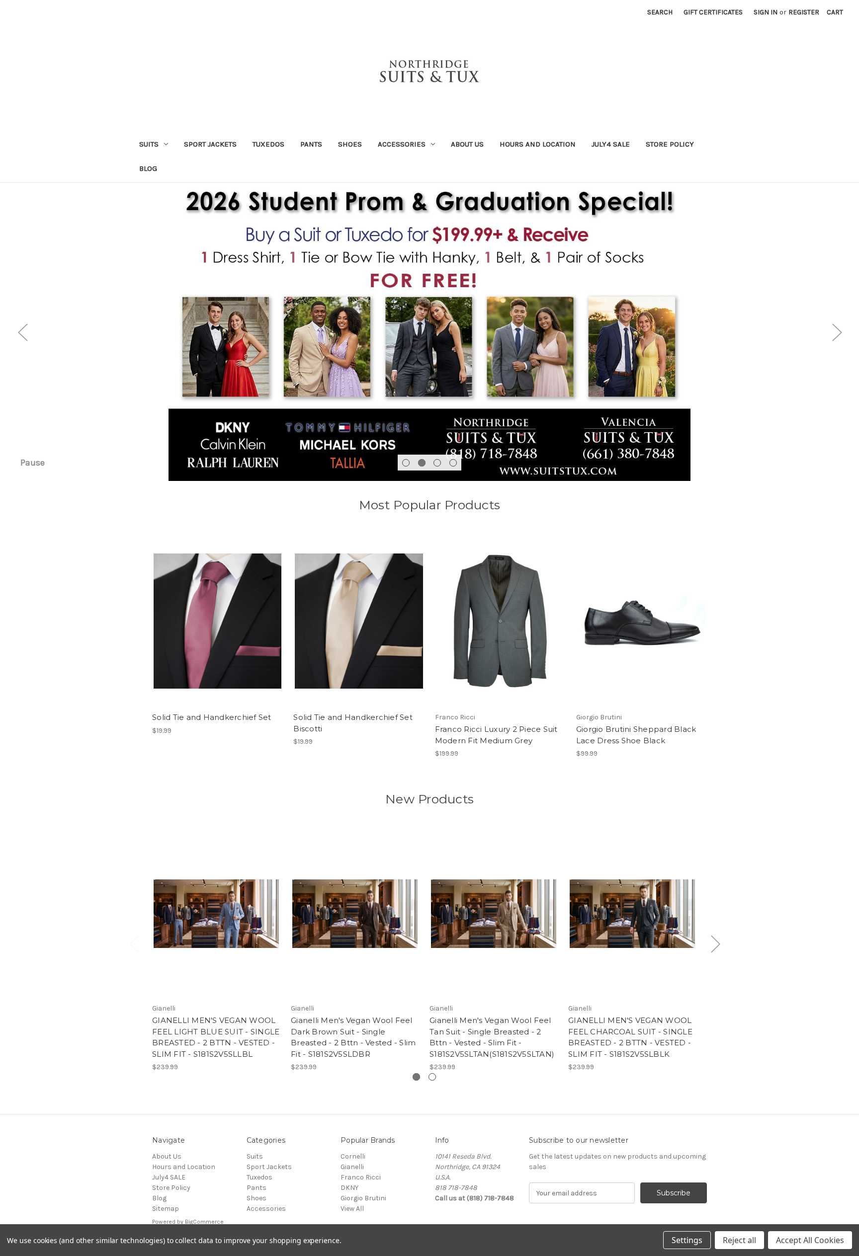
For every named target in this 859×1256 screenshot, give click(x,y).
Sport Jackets (210, 144)
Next (837, 331)
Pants (311, 144)
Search (660, 12)
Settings (687, 1240)
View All (352, 1208)
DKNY (349, 1187)
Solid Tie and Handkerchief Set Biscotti (353, 722)
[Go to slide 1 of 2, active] (416, 1077)
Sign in (765, 12)
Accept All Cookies (810, 1240)
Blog (148, 168)
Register (803, 12)
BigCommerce (204, 1221)
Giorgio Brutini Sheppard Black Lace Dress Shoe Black (636, 734)
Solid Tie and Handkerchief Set (211, 717)
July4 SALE (611, 144)
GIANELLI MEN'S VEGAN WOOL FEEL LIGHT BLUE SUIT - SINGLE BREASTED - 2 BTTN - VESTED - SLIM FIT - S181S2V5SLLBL (215, 1037)
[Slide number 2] (429, 332)
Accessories (402, 144)
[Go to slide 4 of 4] (453, 463)
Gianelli (352, 1167)
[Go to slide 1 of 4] (406, 463)
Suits (149, 144)
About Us (467, 144)
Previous (22, 331)
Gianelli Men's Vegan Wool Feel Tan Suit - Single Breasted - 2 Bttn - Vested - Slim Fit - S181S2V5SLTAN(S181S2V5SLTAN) (492, 1037)
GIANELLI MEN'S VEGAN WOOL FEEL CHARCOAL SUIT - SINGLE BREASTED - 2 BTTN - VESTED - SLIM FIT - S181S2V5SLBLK (630, 1037)
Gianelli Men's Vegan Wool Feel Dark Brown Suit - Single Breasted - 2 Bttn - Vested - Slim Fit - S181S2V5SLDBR (353, 1037)
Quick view (218, 621)
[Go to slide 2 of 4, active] (422, 463)
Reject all (739, 1240)
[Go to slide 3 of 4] (437, 463)
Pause (32, 462)
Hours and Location (538, 144)
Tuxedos (268, 144)
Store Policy (670, 144)
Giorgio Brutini (363, 1198)
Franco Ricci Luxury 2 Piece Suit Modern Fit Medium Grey (496, 734)
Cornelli (353, 1156)
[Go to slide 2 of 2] (432, 1077)
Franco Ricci (361, 1177)
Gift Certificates (713, 12)
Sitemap (165, 1208)
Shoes (350, 144)
